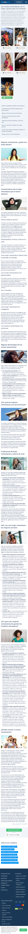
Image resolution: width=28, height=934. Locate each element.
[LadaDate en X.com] (19, 902)
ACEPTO (23, 930)
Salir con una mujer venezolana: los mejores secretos (12, 125)
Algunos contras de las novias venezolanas (12, 113)
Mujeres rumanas (20, 896)
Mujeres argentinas (20, 887)
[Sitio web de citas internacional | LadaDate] (5, 2)
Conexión (19, 2)
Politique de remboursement (5, 884)
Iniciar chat (8, 97)
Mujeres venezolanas (21, 894)
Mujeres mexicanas (20, 889)
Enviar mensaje (8, 48)
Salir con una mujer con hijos (9, 857)
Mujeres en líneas (6, 908)
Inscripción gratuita (14, 830)
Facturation (4, 878)
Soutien (3, 887)
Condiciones (4, 876)
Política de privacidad (6, 880)
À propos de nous (5, 873)
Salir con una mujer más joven (10, 863)
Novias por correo (6, 923)
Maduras (4, 910)
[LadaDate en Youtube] (16, 902)
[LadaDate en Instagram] (23, 902)
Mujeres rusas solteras (21, 876)
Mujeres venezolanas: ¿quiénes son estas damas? (13, 105)
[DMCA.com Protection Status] (19, 909)
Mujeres (4, 903)
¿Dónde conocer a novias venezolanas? (11, 134)
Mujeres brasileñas (20, 892)
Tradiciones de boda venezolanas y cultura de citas (12, 121)
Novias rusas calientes (7, 849)
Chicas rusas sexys (6, 905)
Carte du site (4, 890)
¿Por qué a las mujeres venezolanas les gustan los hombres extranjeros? (13, 130)
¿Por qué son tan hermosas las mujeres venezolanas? (11, 116)
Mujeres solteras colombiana (20, 883)
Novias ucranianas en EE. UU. (9, 852)
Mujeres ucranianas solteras (20, 879)
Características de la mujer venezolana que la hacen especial (12, 109)
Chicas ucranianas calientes (9, 846)
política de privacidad (6, 932)
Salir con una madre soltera (9, 854)
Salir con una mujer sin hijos (9, 860)
